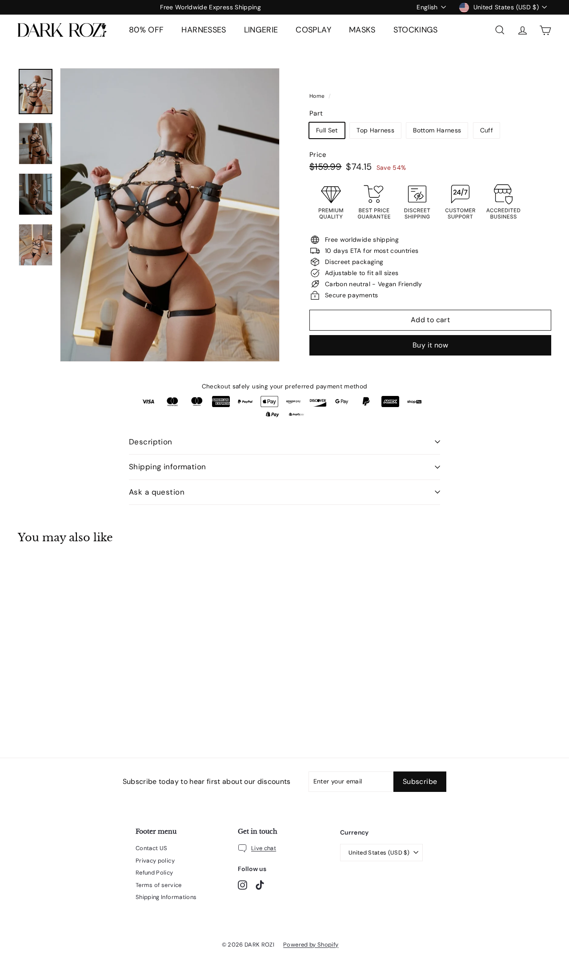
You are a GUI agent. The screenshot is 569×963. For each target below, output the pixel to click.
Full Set (327, 130)
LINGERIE (261, 29)
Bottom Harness (437, 130)
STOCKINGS (415, 29)
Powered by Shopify (310, 944)
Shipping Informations (166, 897)
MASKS (362, 29)
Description (150, 442)
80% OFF (146, 29)
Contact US (152, 848)
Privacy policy (155, 860)
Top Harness (375, 130)
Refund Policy (154, 872)
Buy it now (430, 345)
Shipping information (167, 467)
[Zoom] (169, 214)
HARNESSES (203, 29)
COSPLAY (313, 29)
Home (317, 96)
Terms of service (159, 885)
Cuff (486, 130)
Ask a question (156, 492)
